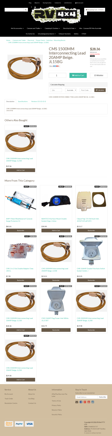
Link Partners (68, 2)
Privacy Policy (56, 405)
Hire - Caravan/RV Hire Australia (90, 28)
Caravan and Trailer (33, 28)
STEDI (84, 34)
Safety (76, 34)
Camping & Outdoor (52, 28)
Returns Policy (57, 410)
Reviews (34, 101)
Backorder (20, 230)
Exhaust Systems (65, 34)
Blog (30, 2)
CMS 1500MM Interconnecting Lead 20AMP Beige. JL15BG (28, 42)
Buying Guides (47, 2)
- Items (95, 10)
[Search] (26, 10)
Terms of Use (56, 401)
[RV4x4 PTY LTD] (56, 14)
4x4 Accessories (17, 28)
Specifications (23, 101)
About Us (37, 2)
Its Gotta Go (30, 34)
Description (10, 101)
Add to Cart (79, 75)
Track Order (9, 398)
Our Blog (31, 398)
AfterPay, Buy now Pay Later (59, 395)
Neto (99, 433)
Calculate (100, 90)
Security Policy (57, 414)
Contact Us (58, 2)
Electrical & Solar (69, 28)
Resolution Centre (11, 403)
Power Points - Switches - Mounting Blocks (50, 40)
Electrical (31, 40)
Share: (51, 66)
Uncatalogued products (46, 34)
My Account (9, 394)
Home (8, 40)
